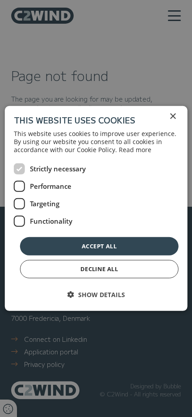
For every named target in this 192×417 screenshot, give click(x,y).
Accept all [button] (99, 246)
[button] (96, 294)
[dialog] (96, 208)
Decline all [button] (99, 269)
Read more (135, 149)
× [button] (172, 116)
